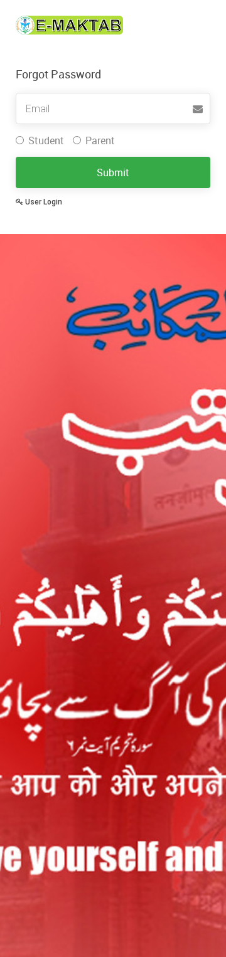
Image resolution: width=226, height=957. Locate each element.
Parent (100, 140)
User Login (42, 202)
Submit (113, 172)
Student (46, 140)
